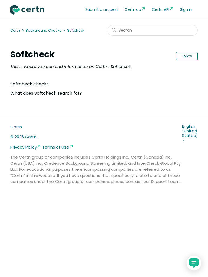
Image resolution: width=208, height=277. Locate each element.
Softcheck (76, 30)
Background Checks (43, 30)
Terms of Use (55, 147)
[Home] (27, 10)
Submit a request (101, 9)
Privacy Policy (23, 147)
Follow (187, 56)
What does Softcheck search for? (46, 93)
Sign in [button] (186, 9)
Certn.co (133, 9)
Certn (15, 30)
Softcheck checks (29, 84)
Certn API (160, 9)
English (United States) (190, 131)
